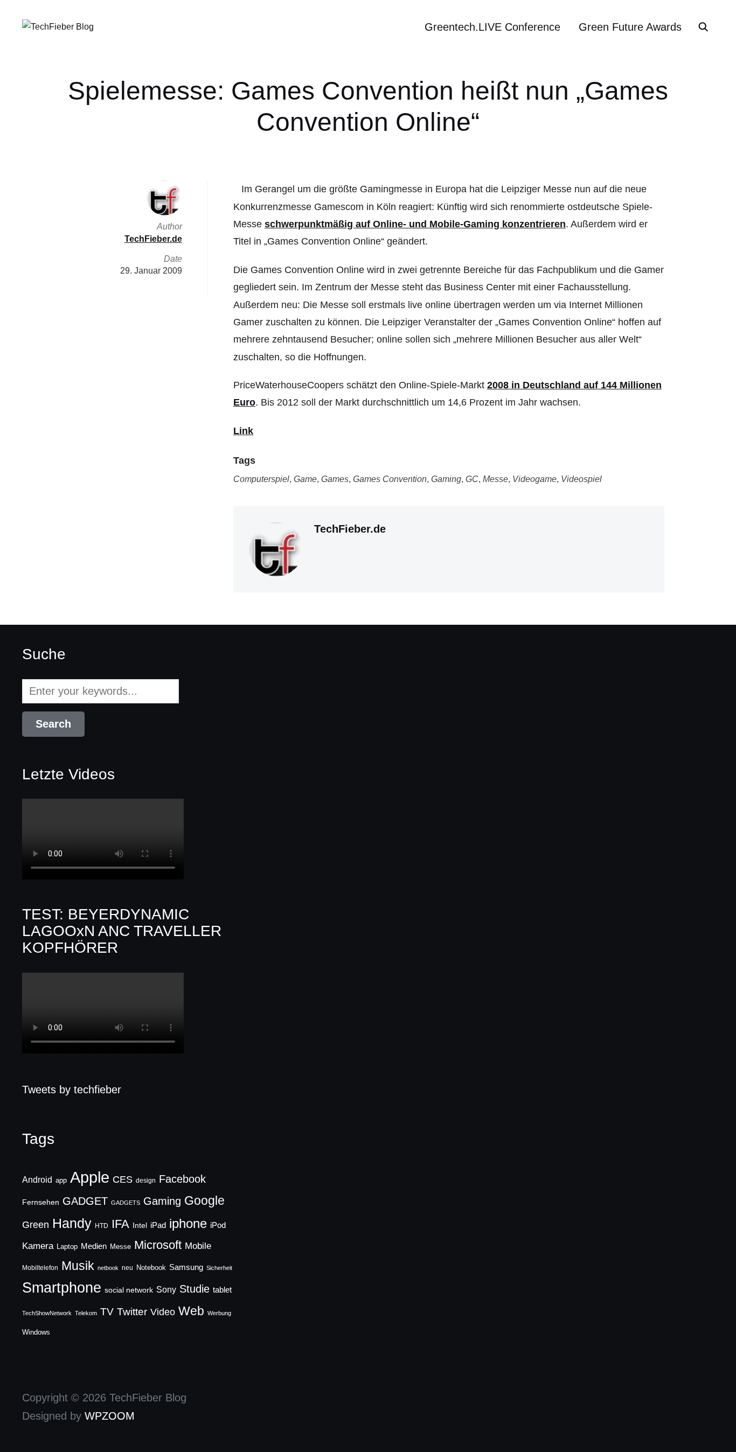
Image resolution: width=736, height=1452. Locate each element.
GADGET (85, 1201)
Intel (140, 1225)
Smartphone (61, 1288)
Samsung (186, 1267)
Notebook (151, 1267)
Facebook (182, 1179)
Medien (94, 1246)
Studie (194, 1289)
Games (335, 479)
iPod (218, 1225)
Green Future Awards (630, 27)
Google (204, 1200)
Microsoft (158, 1245)
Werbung (219, 1313)
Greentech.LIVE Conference (492, 27)
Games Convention (390, 479)
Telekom (86, 1313)
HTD (101, 1226)
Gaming (446, 479)
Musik (77, 1266)
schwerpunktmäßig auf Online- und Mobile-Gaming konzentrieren (415, 224)
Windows (36, 1332)
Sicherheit (219, 1268)
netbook (108, 1268)
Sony (166, 1289)
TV (107, 1311)
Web (191, 1311)
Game (305, 479)
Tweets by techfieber (71, 1089)
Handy (72, 1223)
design (146, 1180)
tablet (222, 1290)
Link (243, 430)
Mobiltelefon (40, 1268)
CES (123, 1179)
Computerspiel (261, 479)
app (61, 1180)
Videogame (534, 479)
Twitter (132, 1311)
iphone (188, 1223)
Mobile (198, 1245)
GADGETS (125, 1202)
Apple (89, 1177)
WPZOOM (110, 1416)
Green (35, 1224)
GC (472, 479)
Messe (495, 479)
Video (162, 1312)
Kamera (37, 1246)
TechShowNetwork (47, 1313)
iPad (158, 1225)
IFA (120, 1224)
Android (37, 1179)
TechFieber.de (350, 529)
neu (127, 1268)
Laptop (67, 1247)
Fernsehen (40, 1202)
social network (129, 1290)
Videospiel (581, 479)
